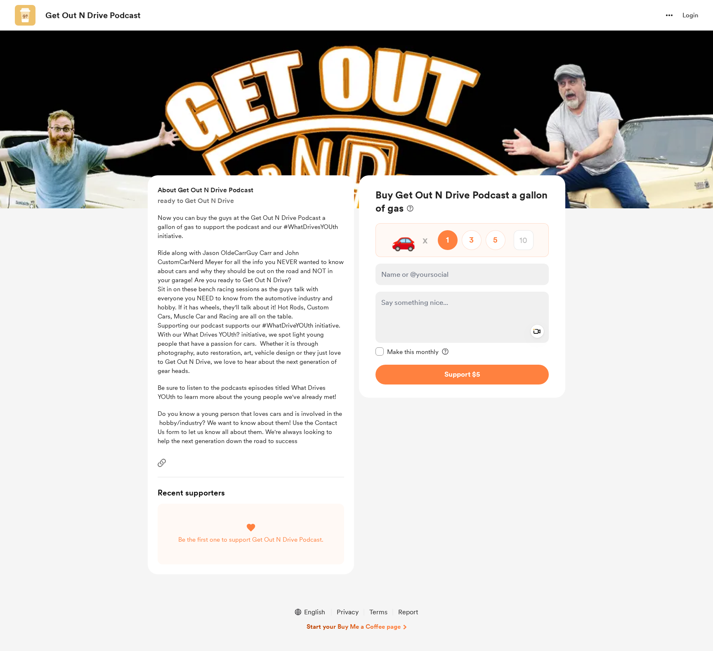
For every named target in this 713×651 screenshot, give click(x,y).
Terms (378, 612)
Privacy (348, 612)
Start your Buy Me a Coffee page (354, 626)
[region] (462, 286)
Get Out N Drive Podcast (93, 15)
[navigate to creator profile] (25, 15)
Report (408, 612)
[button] (669, 15)
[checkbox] (407, 351)
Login (690, 15)
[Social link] (162, 463)
